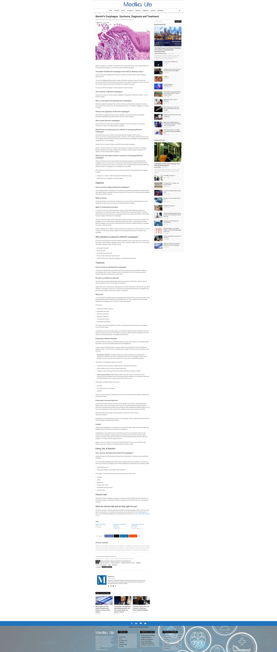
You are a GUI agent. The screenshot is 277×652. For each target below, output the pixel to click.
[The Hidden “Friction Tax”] (158, 178)
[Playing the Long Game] (158, 208)
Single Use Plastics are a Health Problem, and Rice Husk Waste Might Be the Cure (172, 230)
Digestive (107, 558)
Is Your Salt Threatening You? (171, 61)
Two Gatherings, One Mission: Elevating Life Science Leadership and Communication (167, 50)
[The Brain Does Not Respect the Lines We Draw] (158, 223)
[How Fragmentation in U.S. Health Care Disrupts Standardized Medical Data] (158, 132)
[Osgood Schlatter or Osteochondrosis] (158, 86)
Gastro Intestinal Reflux (101, 565)
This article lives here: (100, 558)
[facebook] (108, 585)
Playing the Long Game (169, 205)
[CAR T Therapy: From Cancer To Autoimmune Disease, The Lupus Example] (158, 109)
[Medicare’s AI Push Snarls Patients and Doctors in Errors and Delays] (104, 600)
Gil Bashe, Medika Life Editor (160, 53)
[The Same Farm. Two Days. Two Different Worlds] (158, 185)
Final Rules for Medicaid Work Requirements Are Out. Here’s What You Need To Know (122, 609)
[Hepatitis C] (158, 79)
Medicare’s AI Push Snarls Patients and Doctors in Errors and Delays (103, 609)
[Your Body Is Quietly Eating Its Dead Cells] (158, 193)
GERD (109, 565)
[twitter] (115, 585)
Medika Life (99, 22)
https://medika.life (111, 578)
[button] (179, 10)
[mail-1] (113, 585)
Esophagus (138, 562)
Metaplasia (114, 565)
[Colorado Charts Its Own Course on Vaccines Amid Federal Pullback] (141, 600)
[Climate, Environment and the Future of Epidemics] (158, 117)
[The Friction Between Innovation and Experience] (158, 238)
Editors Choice (98, 604)
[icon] (132, 623)
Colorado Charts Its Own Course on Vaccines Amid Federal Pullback (141, 608)
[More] (139, 536)
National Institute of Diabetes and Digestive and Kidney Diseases (116, 561)
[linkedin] (111, 585)
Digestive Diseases (115, 562)
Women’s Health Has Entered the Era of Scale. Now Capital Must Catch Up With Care (172, 215)
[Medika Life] (101, 581)
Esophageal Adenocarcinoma (127, 562)
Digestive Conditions (105, 562)
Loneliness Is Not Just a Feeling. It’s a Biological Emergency (167, 164)
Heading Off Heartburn (101, 524)
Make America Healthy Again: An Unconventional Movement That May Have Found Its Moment (172, 124)
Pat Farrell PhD (157, 167)
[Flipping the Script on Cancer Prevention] (158, 102)
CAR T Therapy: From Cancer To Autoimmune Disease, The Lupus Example (171, 108)
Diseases (104, 567)
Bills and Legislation (118, 604)
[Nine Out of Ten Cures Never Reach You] (158, 200)
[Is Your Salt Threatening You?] (158, 64)
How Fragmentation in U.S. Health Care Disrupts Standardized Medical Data (172, 131)
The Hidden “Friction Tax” (169, 175)
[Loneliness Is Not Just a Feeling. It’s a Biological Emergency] (167, 152)
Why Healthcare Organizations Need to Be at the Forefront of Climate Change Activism (172, 93)
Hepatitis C (166, 76)
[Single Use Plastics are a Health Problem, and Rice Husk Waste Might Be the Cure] (158, 230)
